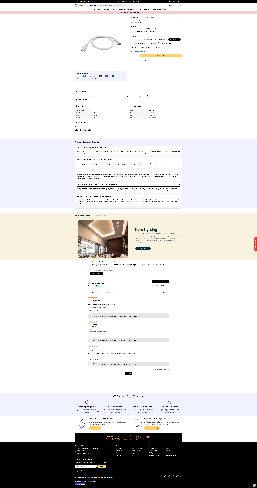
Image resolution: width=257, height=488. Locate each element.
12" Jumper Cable (149, 39)
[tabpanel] (128, 239)
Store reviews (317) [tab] (104, 292)
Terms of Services (94, 470)
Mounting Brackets (166, 43)
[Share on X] (141, 60)
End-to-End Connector (138, 47)
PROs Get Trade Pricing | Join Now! (84, 1)
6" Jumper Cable (137, 40)
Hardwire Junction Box (154, 47)
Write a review (160, 281)
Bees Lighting (82, 481)
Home (76, 15)
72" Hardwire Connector (138, 43)
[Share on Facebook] (137, 60)
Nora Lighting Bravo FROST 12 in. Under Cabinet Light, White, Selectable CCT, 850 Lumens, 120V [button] (115, 364)
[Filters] (158, 292)
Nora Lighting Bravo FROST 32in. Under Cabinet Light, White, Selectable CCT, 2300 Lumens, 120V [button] (115, 316)
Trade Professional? (145, 31)
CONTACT (168, 1)
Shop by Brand (83, 15)
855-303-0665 (176, 1)
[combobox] (107, 5)
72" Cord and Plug (152, 43)
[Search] (125, 5)
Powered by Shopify (91, 481)
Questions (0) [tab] (113, 292)
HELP (163, 1)
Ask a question (160, 285)
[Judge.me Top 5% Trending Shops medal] (148, 437)
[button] (111, 12)
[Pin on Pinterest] (145, 60)
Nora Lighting (91, 15)
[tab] (82, 216)
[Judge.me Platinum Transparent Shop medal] (131, 437)
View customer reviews (96, 273)
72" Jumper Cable (174, 39)
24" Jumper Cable (161, 39)
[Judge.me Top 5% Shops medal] (142, 437)
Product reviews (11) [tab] (94, 292)
